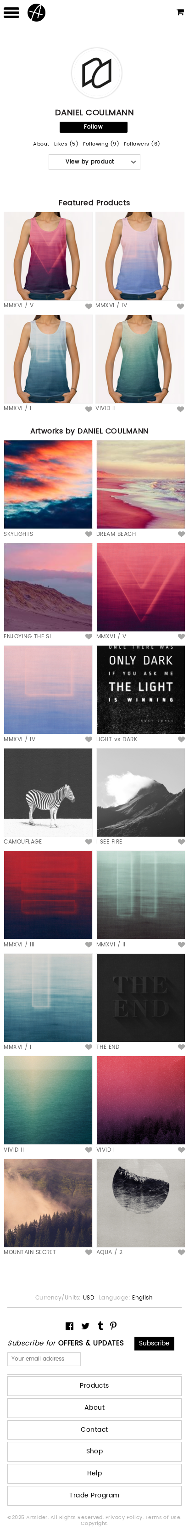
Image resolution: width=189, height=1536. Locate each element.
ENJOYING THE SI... (30, 636)
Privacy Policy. (125, 1517)
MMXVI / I (17, 408)
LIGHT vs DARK (116, 739)
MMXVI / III (19, 944)
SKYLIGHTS (18, 534)
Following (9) (101, 144)
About (41, 144)
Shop (94, 1451)
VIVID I (105, 1150)
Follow (93, 127)
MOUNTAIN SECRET (30, 1252)
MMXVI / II (111, 944)
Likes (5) (66, 144)
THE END (107, 1047)
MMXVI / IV (111, 305)
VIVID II (105, 408)
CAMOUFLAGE (23, 842)
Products (94, 1385)
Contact (94, 1429)
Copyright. (95, 1523)
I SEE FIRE (109, 842)
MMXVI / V (18, 305)
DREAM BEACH (116, 534)
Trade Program (94, 1495)
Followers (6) (142, 144)
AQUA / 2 (109, 1252)
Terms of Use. (163, 1517)
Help (94, 1473)
